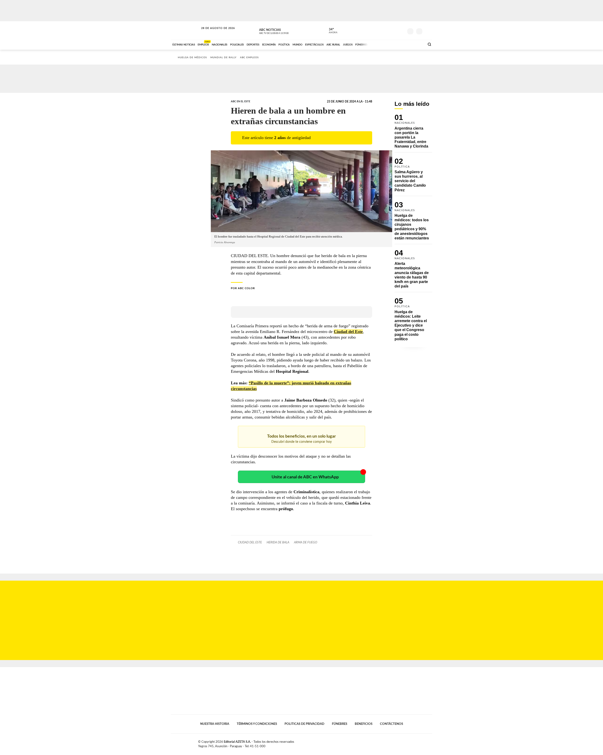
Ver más (413, 133)
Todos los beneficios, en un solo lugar (301, 438)
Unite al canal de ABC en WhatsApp (305, 477)
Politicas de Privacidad (304, 723)
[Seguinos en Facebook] (379, 30)
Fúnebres (339, 723)
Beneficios (363, 723)
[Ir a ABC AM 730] (396, 44)
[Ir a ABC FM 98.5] (415, 44)
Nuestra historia (214, 723)
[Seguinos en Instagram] (400, 30)
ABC (185, 30)
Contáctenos (391, 723)
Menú (428, 31)
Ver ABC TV (283, 30)
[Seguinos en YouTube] (393, 30)
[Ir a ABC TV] (383, 44)
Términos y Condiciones (257, 723)
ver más (330, 31)
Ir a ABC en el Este (214, 33)
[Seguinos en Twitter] (386, 30)
